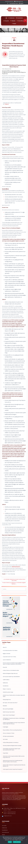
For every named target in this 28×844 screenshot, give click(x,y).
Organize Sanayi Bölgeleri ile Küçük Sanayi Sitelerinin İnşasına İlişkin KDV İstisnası (14, 723)
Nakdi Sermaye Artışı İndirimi (9, 712)
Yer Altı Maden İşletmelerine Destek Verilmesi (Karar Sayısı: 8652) (14, 580)
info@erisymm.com (19, 1)
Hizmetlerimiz (5, 685)
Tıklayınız (7, 104)
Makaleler (5, 705)
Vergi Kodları (5, 753)
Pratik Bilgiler (5, 727)
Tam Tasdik (5, 739)
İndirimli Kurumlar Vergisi (8, 692)
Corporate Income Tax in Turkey (9, 656)
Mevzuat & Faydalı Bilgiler (8, 708)
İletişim (3, 834)
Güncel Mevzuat (5, 832)
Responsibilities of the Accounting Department (12, 730)
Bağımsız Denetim (6, 653)
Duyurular (5, 667)
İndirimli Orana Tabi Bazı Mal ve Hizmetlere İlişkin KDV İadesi (14, 696)
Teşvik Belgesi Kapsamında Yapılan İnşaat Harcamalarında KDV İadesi (11, 749)
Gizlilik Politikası (6, 679)
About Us (5, 647)
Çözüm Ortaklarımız (7, 659)
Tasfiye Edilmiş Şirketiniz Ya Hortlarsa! (10, 742)
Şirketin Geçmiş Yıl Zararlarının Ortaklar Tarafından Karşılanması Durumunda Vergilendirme (12, 793)
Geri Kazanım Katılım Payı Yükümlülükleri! (11, 676)
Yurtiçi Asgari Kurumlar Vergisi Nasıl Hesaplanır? (12, 769)
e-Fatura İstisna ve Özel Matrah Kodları (11, 670)
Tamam (9, 842)
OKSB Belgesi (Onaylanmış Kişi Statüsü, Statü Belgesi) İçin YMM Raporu (14, 719)
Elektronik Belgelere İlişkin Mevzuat (10, 673)
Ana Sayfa (4, 825)
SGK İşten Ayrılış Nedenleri (8, 736)
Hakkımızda (5, 682)
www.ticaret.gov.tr (16, 566)
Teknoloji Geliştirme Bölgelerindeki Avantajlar (12, 745)
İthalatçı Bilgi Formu (7, 699)
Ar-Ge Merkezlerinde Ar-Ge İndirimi (10, 650)
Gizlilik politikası (16, 842)
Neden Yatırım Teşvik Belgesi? (9, 715)
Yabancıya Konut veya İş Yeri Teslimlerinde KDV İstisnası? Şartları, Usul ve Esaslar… (12, 761)
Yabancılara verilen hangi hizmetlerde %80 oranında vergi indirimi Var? (13, 756)
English (21, 3)
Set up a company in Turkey (8, 733)
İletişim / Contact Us (7, 689)
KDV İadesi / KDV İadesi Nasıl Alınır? (10, 702)
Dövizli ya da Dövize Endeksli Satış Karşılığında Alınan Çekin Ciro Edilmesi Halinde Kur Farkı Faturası (14, 663)
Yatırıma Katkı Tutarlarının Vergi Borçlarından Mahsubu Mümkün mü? (14, 765)
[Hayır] (26, 839)
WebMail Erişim (14, 3)
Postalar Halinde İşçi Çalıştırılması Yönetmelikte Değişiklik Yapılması (14, 583)
